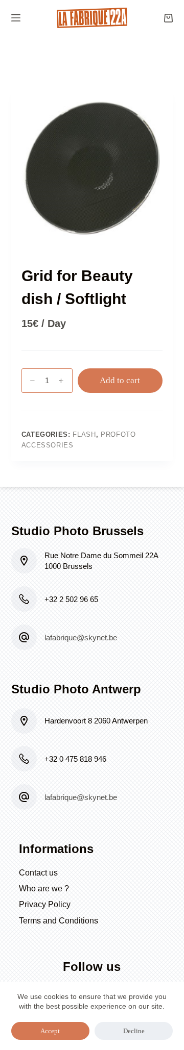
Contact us (38, 872)
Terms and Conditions (58, 920)
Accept (50, 1031)
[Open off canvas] (15, 17)
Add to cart (120, 380)
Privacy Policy (45, 904)
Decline (134, 1031)
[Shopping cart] (168, 18)
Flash (84, 434)
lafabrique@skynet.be (80, 637)
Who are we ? (44, 888)
